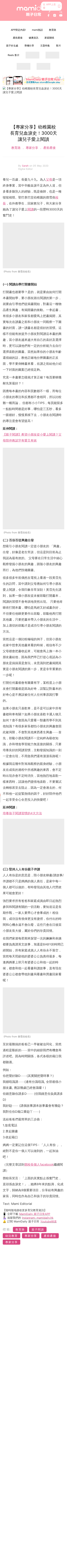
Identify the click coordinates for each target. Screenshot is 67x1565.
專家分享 (32, 148)
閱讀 (30, 209)
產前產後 (18, 37)
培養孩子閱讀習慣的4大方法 (22, 813)
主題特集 (45, 45)
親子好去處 (12, 45)
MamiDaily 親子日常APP (34, 1214)
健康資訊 (33, 37)
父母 (49, 179)
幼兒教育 (11, 1235)
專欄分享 (29, 45)
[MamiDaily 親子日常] (33, 10)
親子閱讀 (38, 1229)
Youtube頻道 (48, 1221)
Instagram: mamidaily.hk (37, 1217)
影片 (58, 45)
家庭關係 (49, 37)
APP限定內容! (18, 29)
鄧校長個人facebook (39, 1164)
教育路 (52, 29)
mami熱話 (37, 29)
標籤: (7, 1229)
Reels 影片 (13, 55)
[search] (61, 12)
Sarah (25, 165)
